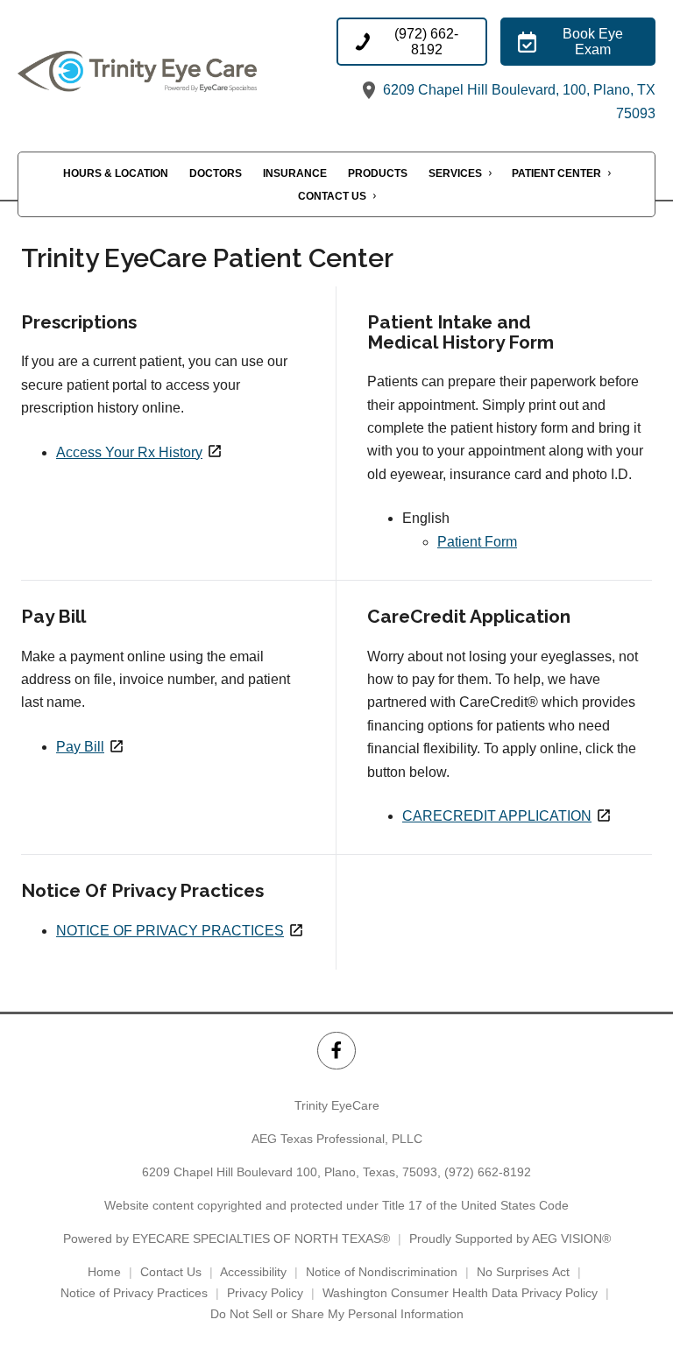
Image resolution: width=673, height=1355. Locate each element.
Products (377, 173)
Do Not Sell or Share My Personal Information (337, 1314)
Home (104, 1272)
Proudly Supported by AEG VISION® (510, 1238)
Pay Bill (80, 746)
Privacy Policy (265, 1293)
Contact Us (332, 196)
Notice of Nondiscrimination (381, 1272)
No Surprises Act (523, 1272)
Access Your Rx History (129, 452)
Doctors (215, 173)
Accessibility (253, 1272)
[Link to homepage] (177, 72)
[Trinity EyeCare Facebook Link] (336, 1050)
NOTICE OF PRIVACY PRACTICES (170, 930)
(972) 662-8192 (487, 1172)
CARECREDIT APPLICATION (497, 815)
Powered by (226, 1238)
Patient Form (477, 541)
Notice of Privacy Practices (134, 1293)
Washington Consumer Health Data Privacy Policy (460, 1293)
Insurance (295, 173)
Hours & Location (115, 173)
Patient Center (556, 173)
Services (455, 173)
